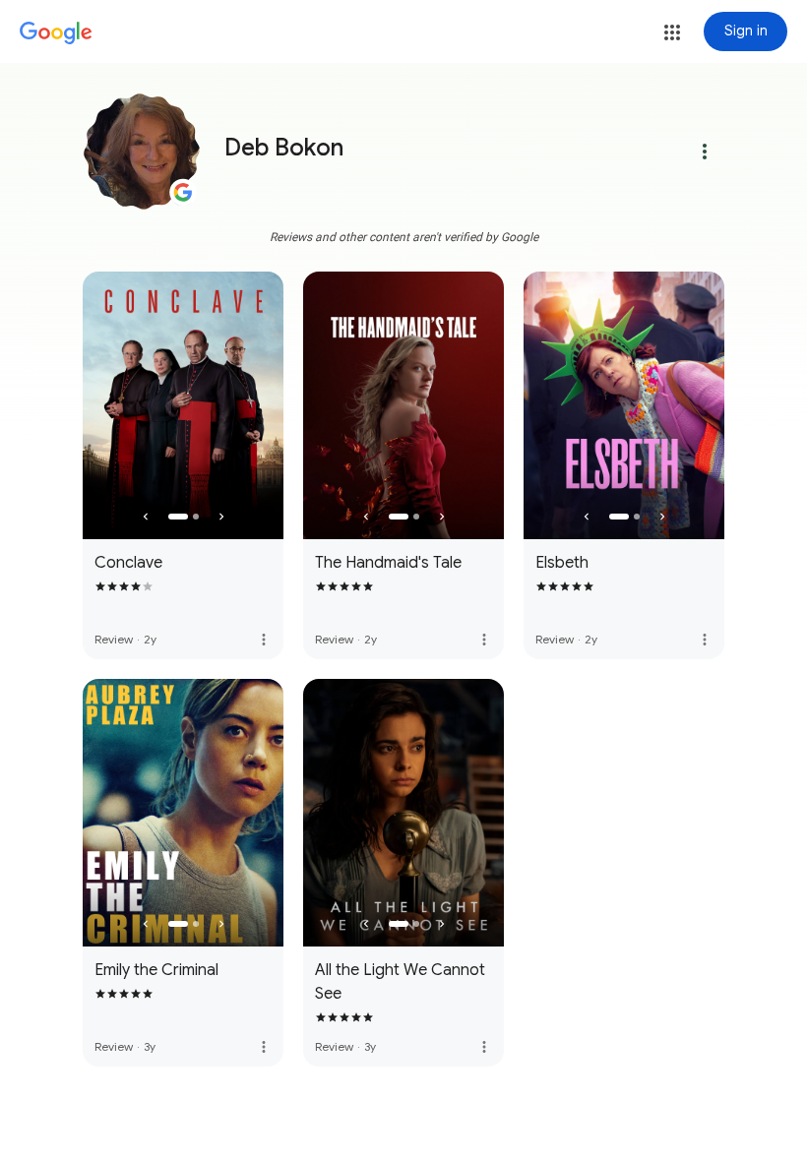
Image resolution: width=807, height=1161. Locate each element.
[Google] (56, 33)
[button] (672, 32)
